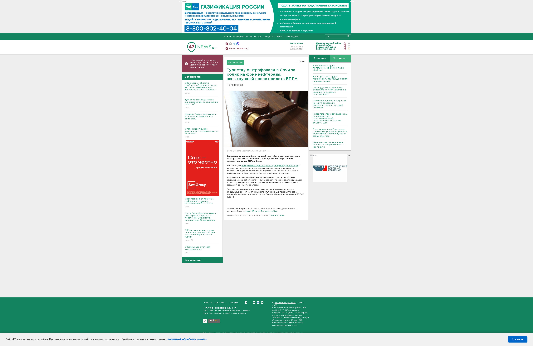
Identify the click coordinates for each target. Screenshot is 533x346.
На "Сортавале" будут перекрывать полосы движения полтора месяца (330, 79)
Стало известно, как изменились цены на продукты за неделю (201, 133)
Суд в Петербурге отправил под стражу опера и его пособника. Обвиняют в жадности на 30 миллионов (200, 218)
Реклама (233, 303)
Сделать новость (238, 48)
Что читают (340, 58)
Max (262, 302)
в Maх (274, 211)
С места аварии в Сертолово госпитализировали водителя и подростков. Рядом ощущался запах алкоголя (330, 132)
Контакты (220, 303)
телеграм (234, 43)
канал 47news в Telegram (257, 211)
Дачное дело (292, 36)
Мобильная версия (227, 43)
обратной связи (276, 215)
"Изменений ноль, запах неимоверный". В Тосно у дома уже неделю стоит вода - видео (204, 64)
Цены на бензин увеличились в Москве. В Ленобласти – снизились (200, 118)
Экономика (239, 36)
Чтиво (280, 36)
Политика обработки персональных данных (226, 310)
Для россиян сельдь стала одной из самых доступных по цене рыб (201, 104)
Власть (227, 36)
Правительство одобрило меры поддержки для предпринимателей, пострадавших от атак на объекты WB (330, 118)
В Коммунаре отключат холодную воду (197, 250)
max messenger (237, 43)
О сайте (207, 303)
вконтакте (230, 43)
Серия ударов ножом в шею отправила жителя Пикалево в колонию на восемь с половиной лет (329, 91)
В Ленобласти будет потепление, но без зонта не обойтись (328, 68)
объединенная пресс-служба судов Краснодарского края (270, 165)
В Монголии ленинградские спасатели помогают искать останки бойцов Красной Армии (200, 235)
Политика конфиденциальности (220, 308)
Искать (348, 36)
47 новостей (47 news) (285, 303)
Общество (269, 36)
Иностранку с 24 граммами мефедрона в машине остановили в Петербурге (199, 203)
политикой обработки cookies (187, 339)
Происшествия (254, 36)
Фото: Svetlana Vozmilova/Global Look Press (248, 151)
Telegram (258, 302)
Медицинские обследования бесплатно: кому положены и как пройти (328, 145)
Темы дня (320, 58)
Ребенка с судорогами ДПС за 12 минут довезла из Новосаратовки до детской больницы (329, 104)
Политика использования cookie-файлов (225, 313)
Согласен (518, 339)
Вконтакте (254, 302)
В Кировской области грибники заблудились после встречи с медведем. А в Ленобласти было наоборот (200, 88)
